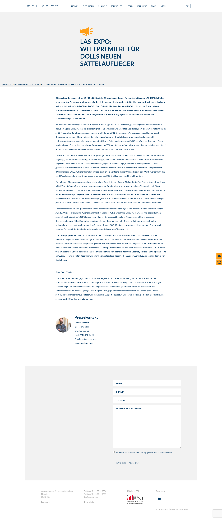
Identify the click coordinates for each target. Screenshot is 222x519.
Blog (153, 6)
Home (74, 6)
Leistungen (88, 6)
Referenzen (117, 6)
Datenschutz (89, 502)
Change (102, 6)
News (163, 6)
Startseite (7, 84)
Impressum (45, 502)
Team (130, 6)
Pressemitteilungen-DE (27, 84)
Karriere (142, 6)
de (187, 6)
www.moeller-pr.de (84, 343)
